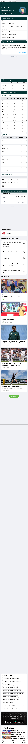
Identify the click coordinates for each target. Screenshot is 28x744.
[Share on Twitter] (2, 13)
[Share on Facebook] (5, 13)
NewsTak (8, 1)
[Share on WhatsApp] (8, 13)
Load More (13, 396)
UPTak (11, 1)
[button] (14, 286)
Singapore (4, 48)
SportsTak (3, 1)
